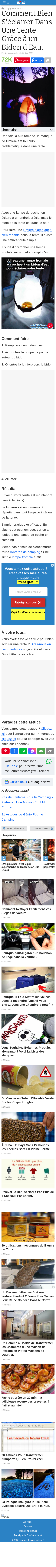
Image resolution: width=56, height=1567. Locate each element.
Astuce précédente (15, 828)
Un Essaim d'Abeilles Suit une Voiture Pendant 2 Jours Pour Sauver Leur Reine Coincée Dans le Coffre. (27, 1296)
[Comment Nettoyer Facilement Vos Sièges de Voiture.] (28, 892)
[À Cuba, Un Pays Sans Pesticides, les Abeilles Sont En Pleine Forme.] (28, 1126)
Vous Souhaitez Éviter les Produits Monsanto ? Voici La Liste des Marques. (26, 1051)
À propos (28, 1521)
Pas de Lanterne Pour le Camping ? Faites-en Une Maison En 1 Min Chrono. (27, 802)
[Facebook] (14, 751)
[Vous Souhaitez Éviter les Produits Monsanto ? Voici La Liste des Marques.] (28, 1029)
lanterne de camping (25, 552)
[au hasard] (23, 3)
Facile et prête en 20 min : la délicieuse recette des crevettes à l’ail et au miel (25, 1401)
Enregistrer (23, 60)
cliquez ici (8, 738)
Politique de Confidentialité (28, 1535)
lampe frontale (22, 557)
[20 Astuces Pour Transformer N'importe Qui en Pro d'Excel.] (28, 1436)
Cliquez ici (11, 766)
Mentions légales (28, 1530)
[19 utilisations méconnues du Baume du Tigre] (28, 1227)
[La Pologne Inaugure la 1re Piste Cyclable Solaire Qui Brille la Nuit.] (28, 1483)
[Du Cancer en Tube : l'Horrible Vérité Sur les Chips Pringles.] (28, 1079)
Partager (38, 60)
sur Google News (30, 782)
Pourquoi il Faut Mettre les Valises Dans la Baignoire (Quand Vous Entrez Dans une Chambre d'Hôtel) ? (27, 1000)
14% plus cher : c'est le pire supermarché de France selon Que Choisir (20, 867)
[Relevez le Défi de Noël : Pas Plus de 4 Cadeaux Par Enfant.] (28, 1173)
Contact (28, 1526)
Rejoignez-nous (26, 602)
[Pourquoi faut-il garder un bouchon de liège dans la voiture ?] (28, 936)
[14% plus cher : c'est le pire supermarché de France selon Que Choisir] (21, 849)
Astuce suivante (42, 828)
